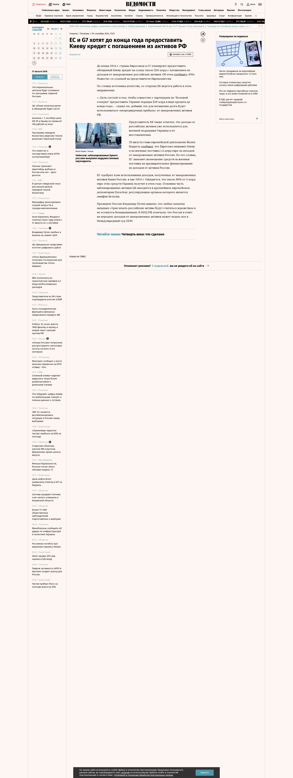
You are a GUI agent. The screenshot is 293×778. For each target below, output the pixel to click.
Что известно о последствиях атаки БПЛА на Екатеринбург (46, 153)
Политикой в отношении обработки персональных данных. (143, 775)
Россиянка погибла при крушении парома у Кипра (46, 545)
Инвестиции (105, 10)
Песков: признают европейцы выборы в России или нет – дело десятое (44, 171)
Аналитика (116, 15)
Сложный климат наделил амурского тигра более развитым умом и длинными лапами (46, 380)
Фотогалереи (244, 10)
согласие (125, 772)
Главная (73, 33)
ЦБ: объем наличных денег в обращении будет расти (46, 107)
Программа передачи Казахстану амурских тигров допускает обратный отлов (47, 135)
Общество (174, 10)
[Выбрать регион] (235, 4)
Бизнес (65, 10)
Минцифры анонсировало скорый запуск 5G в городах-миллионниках (46, 205)
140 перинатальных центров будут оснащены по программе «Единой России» (45, 92)
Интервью (219, 10)
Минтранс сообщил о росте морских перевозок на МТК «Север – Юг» (47, 364)
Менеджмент (188, 10)
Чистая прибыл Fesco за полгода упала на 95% (45, 585)
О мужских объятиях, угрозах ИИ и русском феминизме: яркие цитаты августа (46, 450)
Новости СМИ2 (77, 256)
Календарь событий (38, 28)
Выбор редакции (136, 26)
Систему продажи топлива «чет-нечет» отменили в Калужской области (46, 497)
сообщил (147, 146)
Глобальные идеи (50, 10)
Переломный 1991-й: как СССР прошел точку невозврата (176, 26)
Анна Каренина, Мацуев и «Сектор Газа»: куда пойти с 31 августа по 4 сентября (47, 219)
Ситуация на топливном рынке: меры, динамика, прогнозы (236, 26)
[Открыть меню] (260, 4)
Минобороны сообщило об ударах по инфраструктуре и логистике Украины (47, 531)
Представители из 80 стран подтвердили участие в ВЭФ (47, 298)
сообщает (181, 74)
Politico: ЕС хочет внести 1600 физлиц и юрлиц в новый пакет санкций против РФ (45, 329)
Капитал (129, 15)
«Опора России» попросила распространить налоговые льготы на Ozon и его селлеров (47, 347)
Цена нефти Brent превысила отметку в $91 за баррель (47, 482)
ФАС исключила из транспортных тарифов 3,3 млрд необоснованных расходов (46, 282)
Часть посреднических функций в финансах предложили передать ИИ (46, 311)
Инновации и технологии (179, 15)
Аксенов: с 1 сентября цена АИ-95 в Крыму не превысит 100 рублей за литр (47, 121)
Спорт (222, 15)
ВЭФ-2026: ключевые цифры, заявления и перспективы (97, 26)
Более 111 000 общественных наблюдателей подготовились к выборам (46, 514)
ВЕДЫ (38, 15)
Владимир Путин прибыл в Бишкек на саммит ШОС (46, 234)
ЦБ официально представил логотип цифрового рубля (47, 246)
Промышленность (154, 15)
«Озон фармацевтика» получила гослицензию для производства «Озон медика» (47, 261)
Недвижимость (145, 10)
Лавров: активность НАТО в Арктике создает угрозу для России (47, 571)
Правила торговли (53, 15)
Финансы (91, 10)
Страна (139, 15)
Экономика (78, 10)
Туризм (248, 15)
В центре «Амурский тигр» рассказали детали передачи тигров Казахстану (46, 188)
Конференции (235, 15)
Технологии (120, 10)
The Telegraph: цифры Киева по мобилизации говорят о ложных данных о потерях (47, 397)
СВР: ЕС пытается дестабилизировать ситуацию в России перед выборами (46, 417)
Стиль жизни (204, 10)
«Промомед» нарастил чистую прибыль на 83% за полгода (46, 433)
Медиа (132, 10)
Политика (161, 10)
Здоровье (211, 15)
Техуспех (199, 15)
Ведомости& (102, 15)
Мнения (231, 10)
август (54, 28)
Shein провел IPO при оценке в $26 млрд (43, 557)
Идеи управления (75, 15)
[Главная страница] (141, 4)
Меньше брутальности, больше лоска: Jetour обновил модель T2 (44, 466)
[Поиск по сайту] (241, 4)
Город (90, 15)
